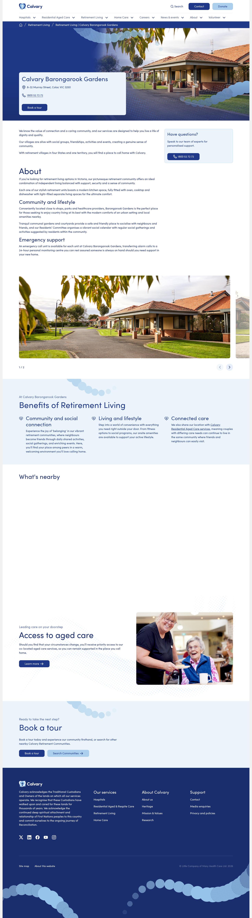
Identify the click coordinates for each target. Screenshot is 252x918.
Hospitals (99, 799)
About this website (45, 866)
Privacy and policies (202, 813)
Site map (24, 866)
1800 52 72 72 (35, 95)
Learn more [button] (32, 663)
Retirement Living (104, 813)
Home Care (101, 820)
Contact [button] (199, 6)
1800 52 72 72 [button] (186, 156)
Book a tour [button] (34, 107)
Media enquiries (200, 806)
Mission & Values (152, 813)
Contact (195, 799)
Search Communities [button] (66, 753)
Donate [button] (222, 6)
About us (147, 799)
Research (148, 820)
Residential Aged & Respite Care (114, 806)
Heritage (147, 806)
